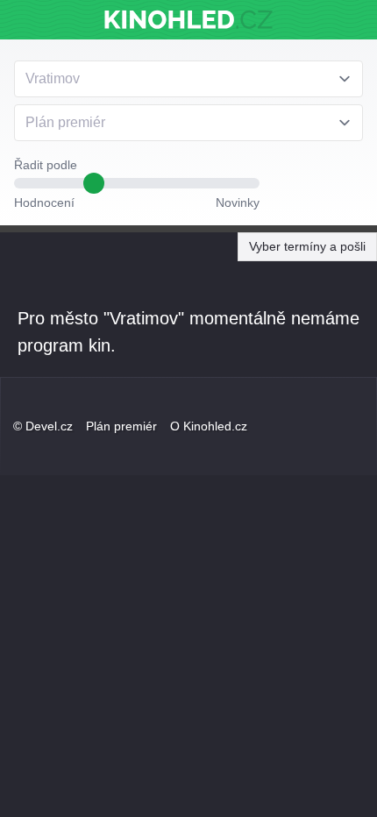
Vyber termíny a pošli (307, 246)
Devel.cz (49, 426)
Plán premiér (121, 426)
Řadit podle (45, 165)
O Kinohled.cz (208, 426)
